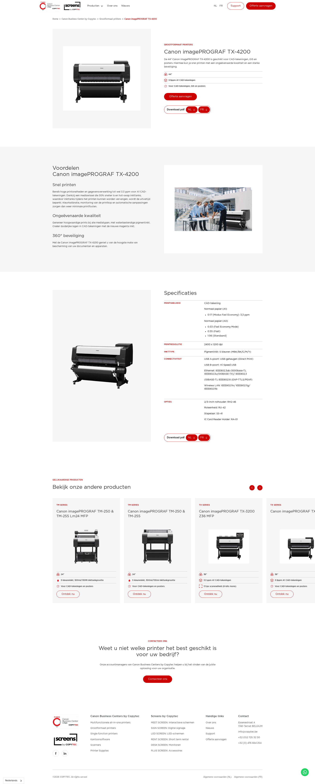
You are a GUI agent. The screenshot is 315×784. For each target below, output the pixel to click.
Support (236, 6)
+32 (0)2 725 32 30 (249, 737)
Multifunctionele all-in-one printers (110, 722)
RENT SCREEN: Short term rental (170, 739)
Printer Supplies (99, 751)
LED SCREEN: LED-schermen (167, 734)
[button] (95, 6)
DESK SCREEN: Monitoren (166, 745)
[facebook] (55, 753)
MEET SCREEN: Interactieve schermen (172, 722)
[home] (49, 6)
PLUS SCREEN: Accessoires (166, 751)
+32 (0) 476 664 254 (250, 743)
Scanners (95, 745)
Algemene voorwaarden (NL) (217, 777)
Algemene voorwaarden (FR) (248, 777)
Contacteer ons (157, 679)
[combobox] (13, 781)
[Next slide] (259, 487)
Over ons (112, 6)
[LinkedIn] (65, 753)
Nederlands (11, 781)
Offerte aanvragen (261, 6)
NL (215, 6)
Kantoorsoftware (100, 739)
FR (221, 6)
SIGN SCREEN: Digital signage (168, 728)
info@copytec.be (247, 732)
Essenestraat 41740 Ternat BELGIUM (250, 724)
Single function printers (103, 734)
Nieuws (125, 6)
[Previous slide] (252, 487)
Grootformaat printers (103, 728)
